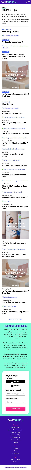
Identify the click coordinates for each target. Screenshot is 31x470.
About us (16, 448)
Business (17, 385)
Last (21, 319)
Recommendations (16, 440)
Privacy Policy (16, 459)
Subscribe (16, 453)
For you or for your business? (12, 377)
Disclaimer (16, 462)
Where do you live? (12, 399)
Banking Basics (16, 427)
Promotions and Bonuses (16, 430)
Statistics (16, 442)
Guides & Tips (5, 39)
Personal (17, 381)
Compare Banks (16, 437)
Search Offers (15, 409)
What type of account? (13, 390)
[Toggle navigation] (29, 2)
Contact (16, 451)
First (10, 319)
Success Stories (16, 432)
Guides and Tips (16, 435)
